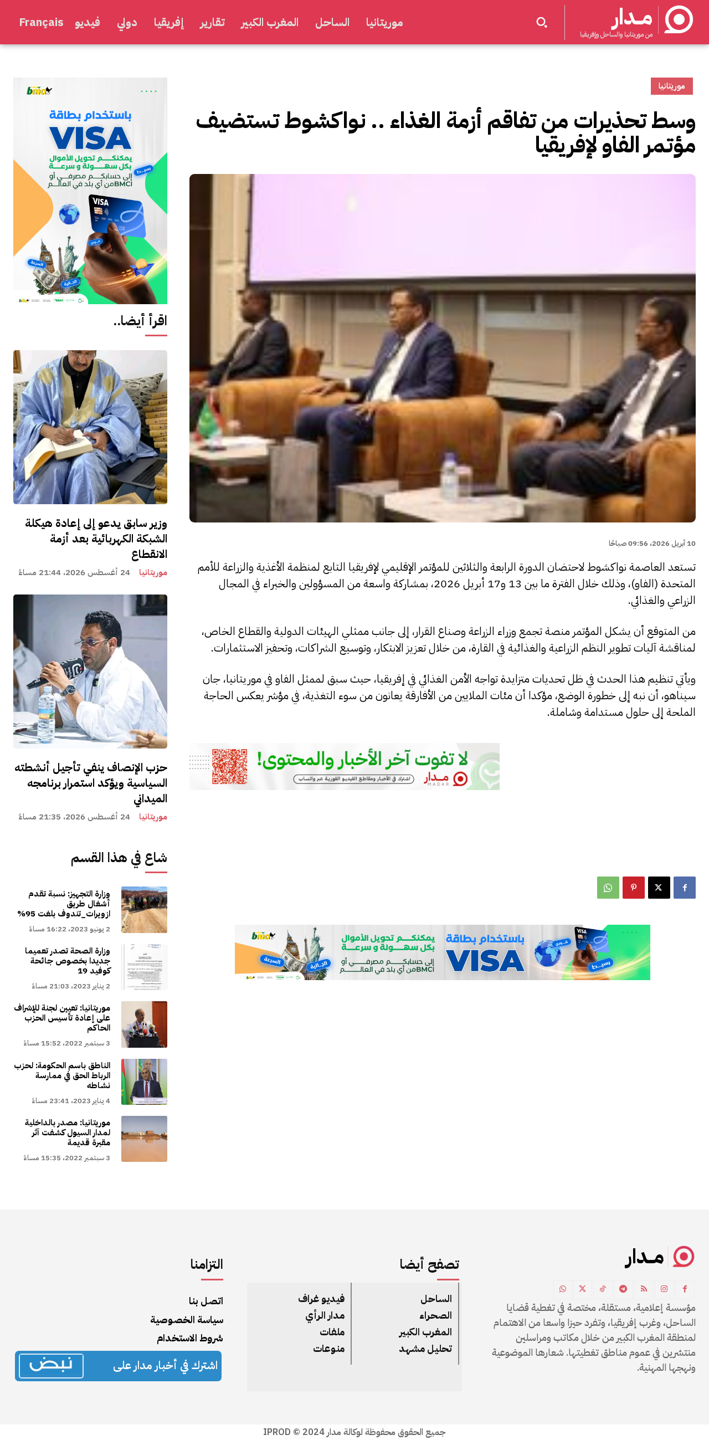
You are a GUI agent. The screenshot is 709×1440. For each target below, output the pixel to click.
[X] (659, 888)
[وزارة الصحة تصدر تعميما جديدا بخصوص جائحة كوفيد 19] (144, 967)
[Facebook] (685, 888)
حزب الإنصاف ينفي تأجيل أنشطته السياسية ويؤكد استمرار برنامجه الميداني (90, 783)
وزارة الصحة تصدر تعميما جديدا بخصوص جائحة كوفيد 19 (67, 961)
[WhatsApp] (608, 888)
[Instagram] (664, 1289)
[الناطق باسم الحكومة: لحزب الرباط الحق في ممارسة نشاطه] (144, 1082)
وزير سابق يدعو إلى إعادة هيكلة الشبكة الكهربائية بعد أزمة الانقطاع (96, 538)
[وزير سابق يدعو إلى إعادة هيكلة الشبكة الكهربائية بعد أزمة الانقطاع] (90, 427)
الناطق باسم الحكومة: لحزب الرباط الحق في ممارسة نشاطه (62, 1075)
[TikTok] (603, 1289)
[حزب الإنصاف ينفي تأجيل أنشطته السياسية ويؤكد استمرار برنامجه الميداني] (90, 672)
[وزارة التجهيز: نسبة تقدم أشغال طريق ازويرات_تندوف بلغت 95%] (144, 909)
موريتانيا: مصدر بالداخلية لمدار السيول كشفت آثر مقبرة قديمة (67, 1132)
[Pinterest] (634, 888)
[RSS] (644, 1289)
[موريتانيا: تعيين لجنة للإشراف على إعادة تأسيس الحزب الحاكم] (144, 1024)
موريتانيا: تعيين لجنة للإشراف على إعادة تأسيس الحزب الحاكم (62, 1018)
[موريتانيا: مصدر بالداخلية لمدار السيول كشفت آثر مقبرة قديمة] (144, 1139)
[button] (542, 22)
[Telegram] (623, 1289)
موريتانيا (153, 572)
